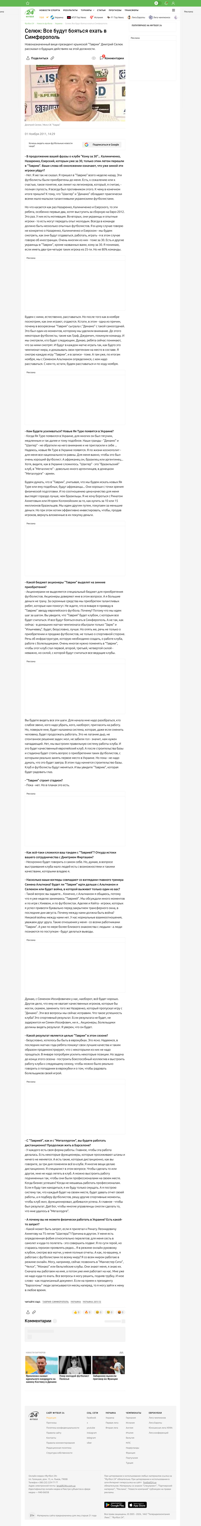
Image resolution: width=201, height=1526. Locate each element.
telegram (91, 1438)
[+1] (27, 3)
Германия (131, 1417)
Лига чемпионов (161, 17)
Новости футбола (44, 24)
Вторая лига (112, 1427)
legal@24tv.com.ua (66, 1485)
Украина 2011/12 (92, 1302)
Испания (98, 17)
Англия (182, 17)
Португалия (132, 1458)
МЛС (128, 1443)
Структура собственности (59, 1453)
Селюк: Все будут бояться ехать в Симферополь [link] (86, 24)
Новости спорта (49, 10)
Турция (129, 1463)
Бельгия (130, 1438)
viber (89, 1443)
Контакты (51, 1438)
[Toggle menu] (173, 10)
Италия (129, 1432)
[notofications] (166, 3)
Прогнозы (115, 10)
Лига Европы (138, 17)
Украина (59, 17)
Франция (130, 1453)
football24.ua (149, 1482)
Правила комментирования (60, 1443)
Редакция (51, 1417)
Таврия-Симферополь (56, 1302)
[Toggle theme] (158, 3)
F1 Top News (117, 17)
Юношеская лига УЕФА (160, 1427)
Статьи (101, 10)
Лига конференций (158, 1432)
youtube (91, 1427)
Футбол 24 (29, 24)
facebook (91, 1417)
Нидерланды (132, 1448)
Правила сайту (53, 1432)
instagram (92, 1432)
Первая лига (112, 1422)
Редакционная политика (58, 1448)
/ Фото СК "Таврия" (50, 124)
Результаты (70, 10)
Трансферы (132, 10)
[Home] (30, 16)
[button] (87, 10)
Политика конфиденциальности (62, 1427)
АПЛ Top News (78, 17)
